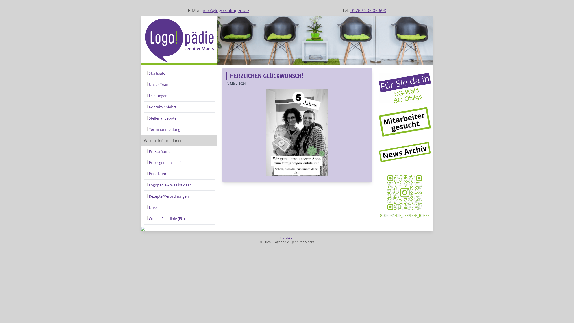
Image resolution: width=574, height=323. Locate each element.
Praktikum (157, 173)
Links (153, 207)
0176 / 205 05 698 (368, 10)
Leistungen (158, 95)
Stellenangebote (162, 118)
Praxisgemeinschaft (165, 162)
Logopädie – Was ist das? (170, 185)
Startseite (157, 73)
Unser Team (159, 84)
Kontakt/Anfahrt (162, 107)
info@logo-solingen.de (226, 10)
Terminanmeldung (164, 129)
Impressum (287, 237)
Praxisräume (159, 151)
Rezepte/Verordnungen (169, 196)
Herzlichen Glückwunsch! (267, 76)
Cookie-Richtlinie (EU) (167, 218)
